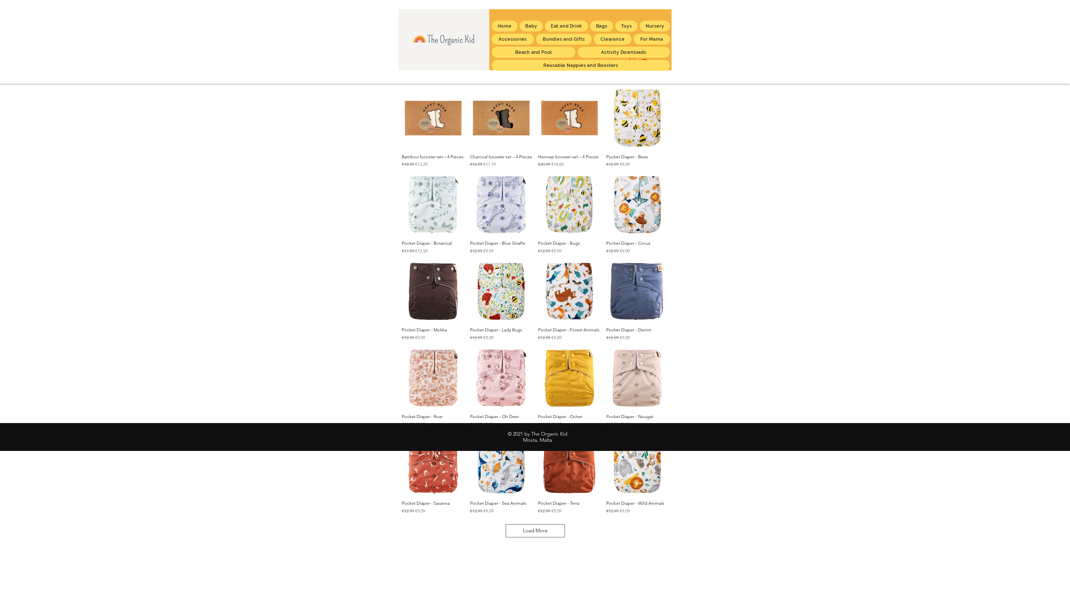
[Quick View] (433, 118)
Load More (535, 531)
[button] (652, 39)
